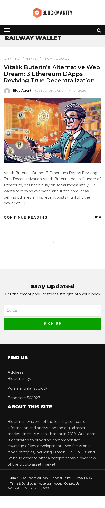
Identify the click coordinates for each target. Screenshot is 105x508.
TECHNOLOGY (56, 59)
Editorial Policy (61, 478)
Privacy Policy (82, 478)
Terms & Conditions (23, 483)
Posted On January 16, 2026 (60, 90)
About (58, 483)
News (31, 59)
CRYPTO (12, 59)
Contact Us (71, 483)
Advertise (45, 483)
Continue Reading (26, 217)
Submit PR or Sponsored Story (28, 478)
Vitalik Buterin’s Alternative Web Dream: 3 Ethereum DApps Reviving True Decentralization (52, 74)
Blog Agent (22, 90)
